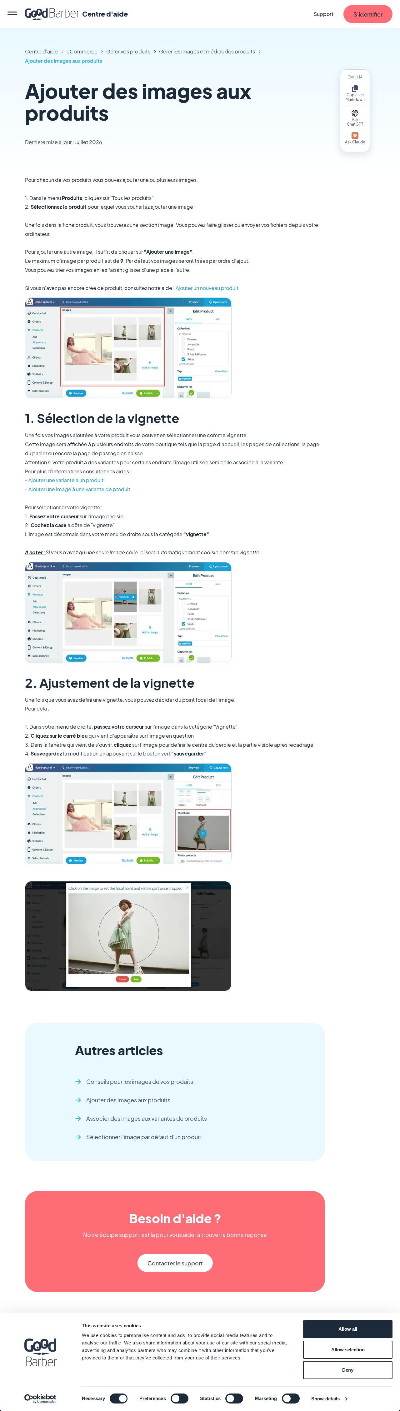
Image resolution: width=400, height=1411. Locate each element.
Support (323, 14)
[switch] (179, 1399)
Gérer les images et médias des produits (207, 51)
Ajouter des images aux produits (63, 60)
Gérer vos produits (128, 51)
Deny (347, 1370)
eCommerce (82, 51)
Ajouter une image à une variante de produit (79, 489)
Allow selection (348, 1349)
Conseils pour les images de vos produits (139, 1081)
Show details (325, 1398)
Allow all (347, 1329)
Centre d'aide (41, 51)
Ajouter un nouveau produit (207, 288)
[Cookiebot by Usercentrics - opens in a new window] (40, 1399)
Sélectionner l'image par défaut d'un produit (143, 1136)
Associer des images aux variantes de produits (146, 1118)
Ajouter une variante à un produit (65, 480)
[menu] (12, 14)
